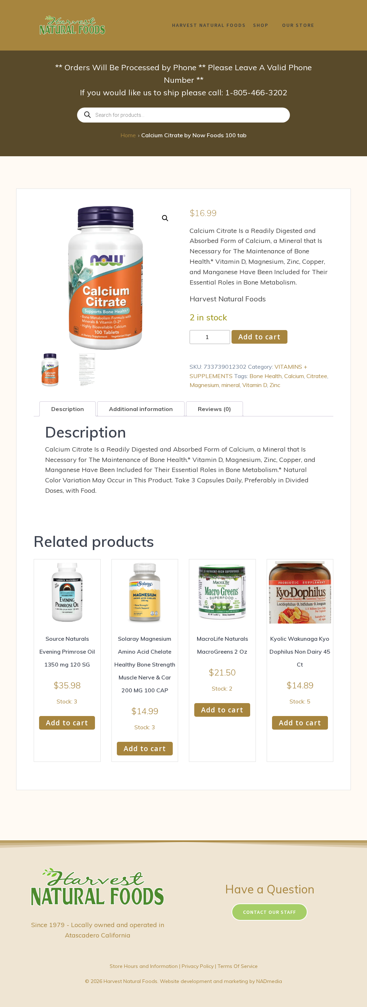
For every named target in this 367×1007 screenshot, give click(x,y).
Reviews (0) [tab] (214, 408)
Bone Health (265, 376)
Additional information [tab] (141, 408)
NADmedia (269, 981)
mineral (230, 384)
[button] (165, 218)
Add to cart (259, 337)
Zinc (275, 384)
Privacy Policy (198, 966)
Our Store (298, 25)
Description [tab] (67, 408)
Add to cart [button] (67, 722)
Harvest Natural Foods (209, 25)
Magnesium (204, 384)
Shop (260, 25)
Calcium (294, 376)
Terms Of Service (238, 966)
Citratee (316, 376)
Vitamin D (254, 384)
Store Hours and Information (144, 966)
